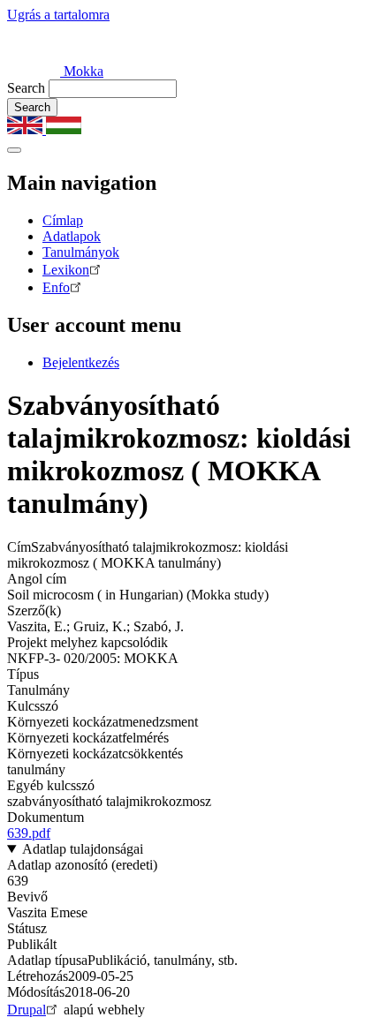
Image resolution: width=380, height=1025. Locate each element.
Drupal (26, 1009)
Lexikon (65, 269)
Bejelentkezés (80, 362)
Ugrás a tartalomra (58, 14)
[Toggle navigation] (14, 150)
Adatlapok (71, 236)
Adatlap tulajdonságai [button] (82, 848)
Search (26, 87)
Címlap (62, 220)
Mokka (81, 71)
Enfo (56, 287)
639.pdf (28, 832)
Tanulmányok (80, 252)
